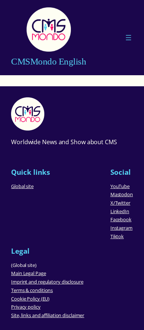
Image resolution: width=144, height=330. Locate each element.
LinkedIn (119, 211)
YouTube (120, 186)
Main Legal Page (28, 273)
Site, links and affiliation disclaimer (47, 315)
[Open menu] (128, 37)
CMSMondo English (48, 61)
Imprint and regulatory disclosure (47, 281)
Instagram (121, 228)
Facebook (120, 219)
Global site (22, 186)
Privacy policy (26, 306)
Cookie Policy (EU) (30, 298)
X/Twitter (120, 202)
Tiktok (117, 236)
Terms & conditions (32, 290)
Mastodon (121, 194)
